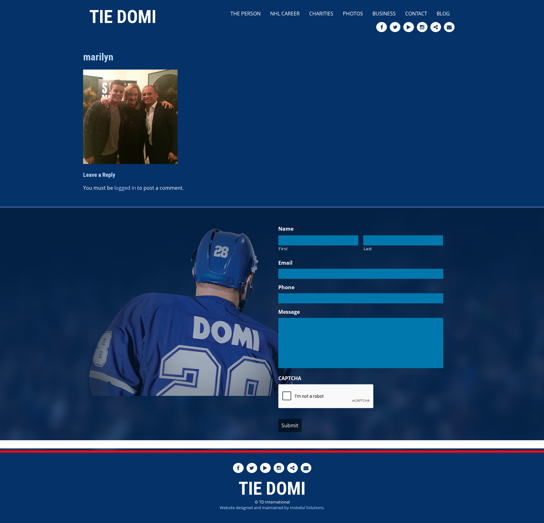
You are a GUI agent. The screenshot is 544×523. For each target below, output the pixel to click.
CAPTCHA (289, 378)
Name (288, 229)
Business (384, 13)
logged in (125, 187)
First (283, 248)
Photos (353, 13)
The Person (245, 13)
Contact (416, 13)
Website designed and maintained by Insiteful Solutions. (272, 507)
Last (368, 248)
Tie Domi (122, 16)
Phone (286, 287)
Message (291, 312)
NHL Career (285, 13)
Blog (443, 13)
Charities (321, 13)
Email (288, 263)
